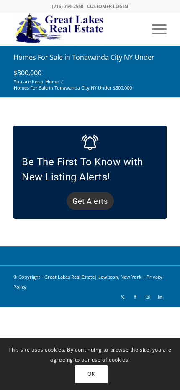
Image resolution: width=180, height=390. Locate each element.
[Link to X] (122, 296)
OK (91, 373)
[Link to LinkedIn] (160, 296)
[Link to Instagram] (147, 296)
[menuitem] (155, 29)
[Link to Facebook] (135, 296)
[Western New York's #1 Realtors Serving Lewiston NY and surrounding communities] (74, 29)
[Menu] (155, 29)
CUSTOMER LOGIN (107, 6)
